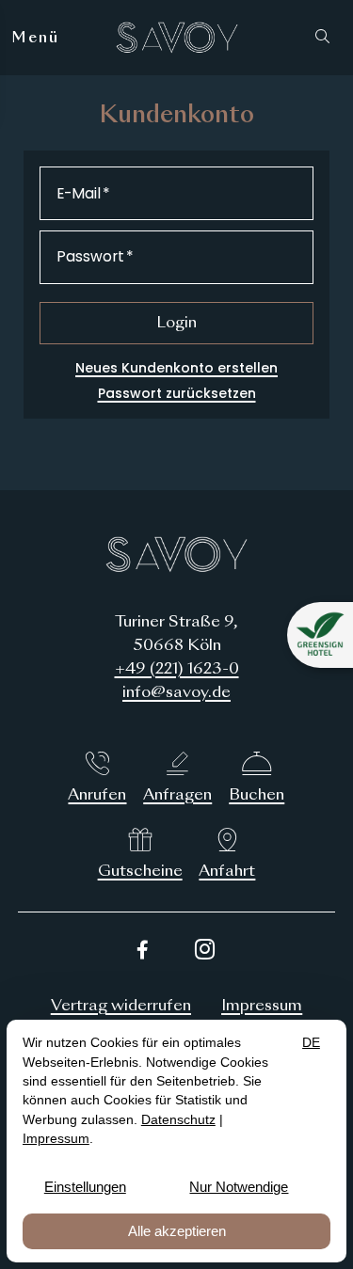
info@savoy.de (176, 693)
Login (176, 323)
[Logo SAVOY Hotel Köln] (177, 38)
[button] (326, 38)
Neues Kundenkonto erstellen (176, 367)
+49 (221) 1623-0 (177, 669)
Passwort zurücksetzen (177, 393)
